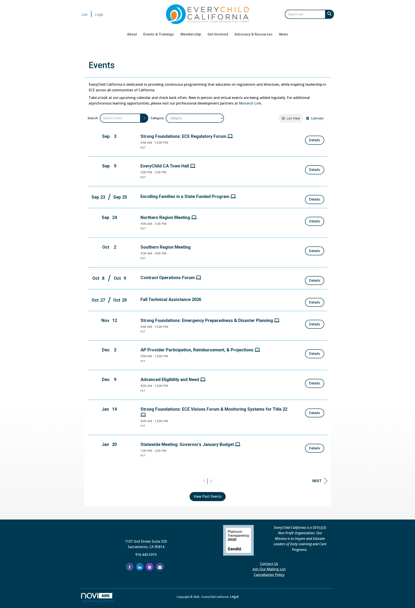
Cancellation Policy (269, 574)
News (283, 34)
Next (317, 480)
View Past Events (208, 496)
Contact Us (269, 563)
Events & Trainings (158, 34)
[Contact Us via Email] (160, 567)
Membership (190, 34)
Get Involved (218, 34)
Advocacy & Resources (254, 34)
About (132, 34)
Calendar (316, 118)
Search (93, 118)
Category (157, 118)
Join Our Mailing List (269, 569)
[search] (144, 118)
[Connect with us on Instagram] (149, 567)
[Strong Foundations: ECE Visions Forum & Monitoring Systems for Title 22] (216, 415)
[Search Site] (329, 14)
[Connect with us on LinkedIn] (140, 567)
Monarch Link (250, 103)
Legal (234, 596)
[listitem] (87, 14)
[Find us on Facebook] (130, 567)
